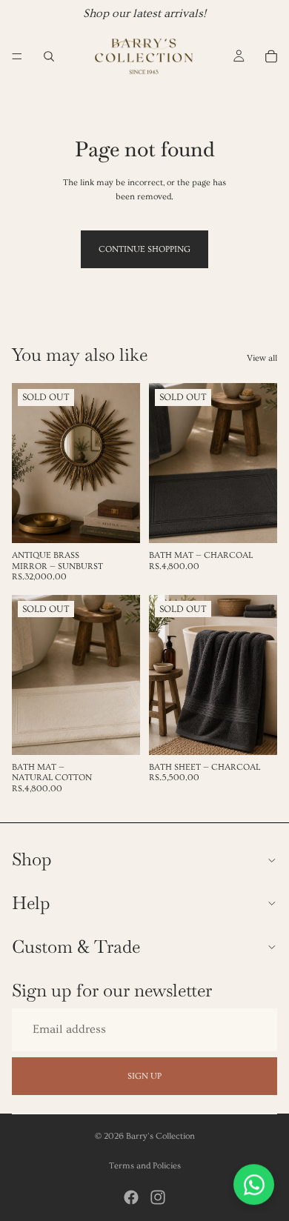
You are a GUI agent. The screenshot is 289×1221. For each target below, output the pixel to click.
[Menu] (17, 56)
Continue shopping (144, 249)
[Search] (49, 56)
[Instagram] (158, 1197)
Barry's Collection (160, 1136)
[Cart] (271, 56)
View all (262, 358)
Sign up (144, 1075)
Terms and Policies (145, 1166)
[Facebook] (131, 1197)
